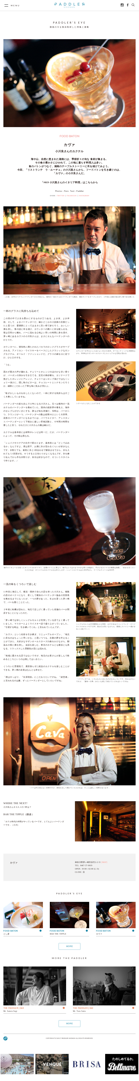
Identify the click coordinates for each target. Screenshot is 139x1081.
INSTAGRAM (84, 196)
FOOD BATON (70, 136)
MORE (69, 946)
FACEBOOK (72, 196)
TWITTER (60, 196)
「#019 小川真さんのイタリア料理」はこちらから (69, 182)
